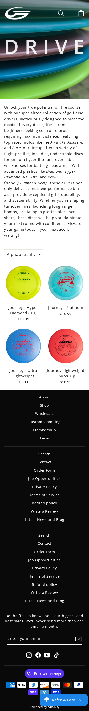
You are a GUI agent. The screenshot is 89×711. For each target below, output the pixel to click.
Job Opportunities (44, 478)
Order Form (44, 470)
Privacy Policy (44, 486)
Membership (44, 430)
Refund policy (44, 503)
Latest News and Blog (44, 519)
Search (44, 454)
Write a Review (44, 511)
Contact (44, 462)
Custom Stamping (44, 421)
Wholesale (44, 413)
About (44, 397)
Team (44, 438)
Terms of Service (44, 495)
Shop (44, 405)
